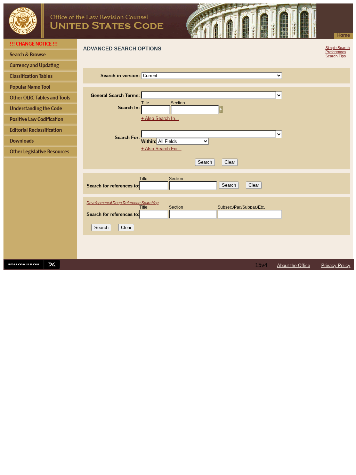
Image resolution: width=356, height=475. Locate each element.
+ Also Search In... (160, 118)
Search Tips (335, 56)
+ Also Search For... (161, 148)
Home (343, 35)
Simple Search (337, 48)
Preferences (335, 52)
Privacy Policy (335, 265)
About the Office (293, 265)
